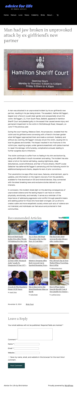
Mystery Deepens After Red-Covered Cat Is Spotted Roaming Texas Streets (38, 262)
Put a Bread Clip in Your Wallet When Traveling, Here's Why (59, 262)
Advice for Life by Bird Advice (16, 386)
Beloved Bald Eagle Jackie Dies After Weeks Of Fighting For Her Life (17, 238)
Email (11, 348)
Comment (12, 340)
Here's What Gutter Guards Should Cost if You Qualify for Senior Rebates (59, 289)
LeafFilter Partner (55, 294)
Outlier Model (34, 294)
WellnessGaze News (56, 268)
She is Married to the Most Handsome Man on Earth (38, 289)
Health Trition (13, 292)
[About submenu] (52, 15)
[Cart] (57, 15)
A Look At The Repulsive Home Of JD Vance (17, 288)
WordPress (69, 386)
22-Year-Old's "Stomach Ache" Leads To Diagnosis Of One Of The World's (17, 262)
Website (11, 353)
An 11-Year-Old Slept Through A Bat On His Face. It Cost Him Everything (37, 238)
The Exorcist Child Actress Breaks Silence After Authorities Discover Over (59, 238)
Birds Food (30, 304)
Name (11, 344)
